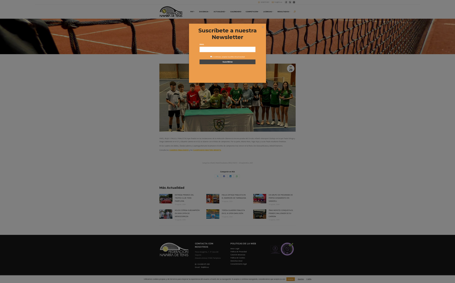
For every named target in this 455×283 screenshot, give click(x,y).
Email (202, 44)
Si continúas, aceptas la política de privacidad (228, 57)
